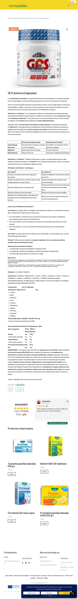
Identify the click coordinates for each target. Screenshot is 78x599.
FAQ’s (46, 578)
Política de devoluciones (55, 575)
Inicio (9, 18)
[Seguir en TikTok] (29, 562)
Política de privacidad (21, 575)
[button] (67, 29)
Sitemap (40, 578)
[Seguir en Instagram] (26, 562)
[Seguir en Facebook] (22, 562)
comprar (19, 389)
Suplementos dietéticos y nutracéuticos (23, 18)
